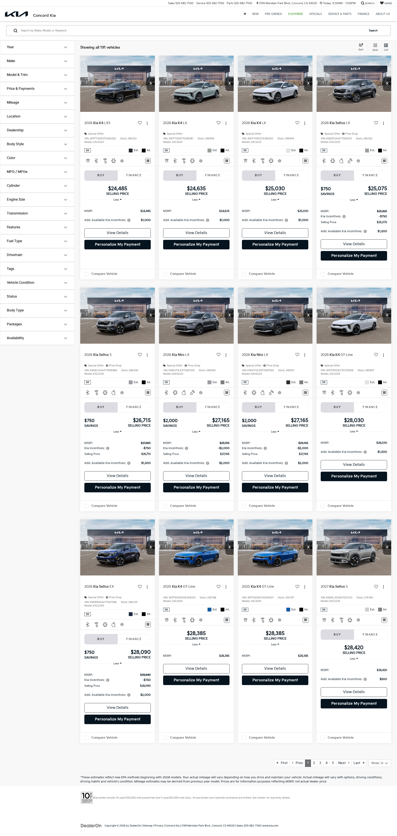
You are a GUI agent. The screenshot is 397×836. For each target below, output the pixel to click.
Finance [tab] (134, 175)
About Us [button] (383, 14)
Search (373, 30)
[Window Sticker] (148, 161)
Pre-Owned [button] (273, 14)
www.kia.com (270, 825)
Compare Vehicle (104, 274)
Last (358, 763)
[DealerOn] (91, 825)
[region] (117, 215)
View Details (117, 233)
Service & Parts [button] (340, 14)
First (283, 763)
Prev (298, 763)
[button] (151, 84)
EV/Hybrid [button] (295, 14)
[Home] (244, 14)
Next (343, 763)
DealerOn (135, 825)
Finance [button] (363, 14)
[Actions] (147, 123)
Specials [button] (315, 14)
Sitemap (148, 825)
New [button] (255, 14)
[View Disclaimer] (122, 161)
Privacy (158, 825)
